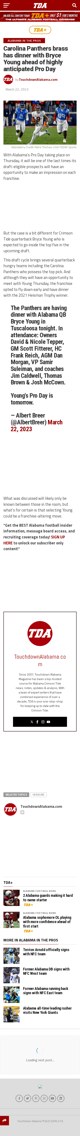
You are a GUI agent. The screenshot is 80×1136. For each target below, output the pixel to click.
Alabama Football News (39, 891)
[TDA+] (40, 30)
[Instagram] (43, 722)
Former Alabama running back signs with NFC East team (45, 990)
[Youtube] (48, 722)
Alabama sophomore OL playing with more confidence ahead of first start (47, 921)
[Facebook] (37, 722)
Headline (38, 794)
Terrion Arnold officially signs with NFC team (46, 951)
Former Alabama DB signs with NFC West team (46, 971)
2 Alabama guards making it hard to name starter (48, 897)
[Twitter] (31, 722)
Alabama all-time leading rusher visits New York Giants (47, 1010)
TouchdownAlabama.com (38, 79)
